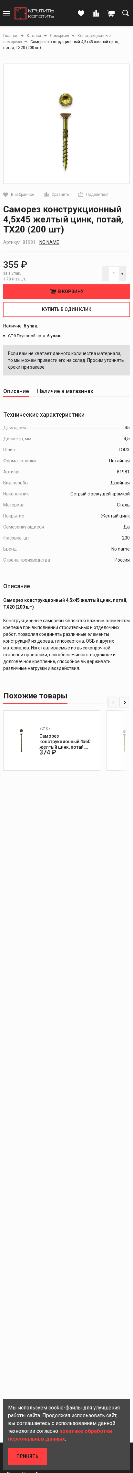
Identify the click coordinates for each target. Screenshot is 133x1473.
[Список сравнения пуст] (96, 13)
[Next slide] (125, 702)
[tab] (16, 391)
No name (49, 242)
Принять (27, 1456)
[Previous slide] (113, 702)
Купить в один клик (66, 309)
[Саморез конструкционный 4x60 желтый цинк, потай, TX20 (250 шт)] (21, 740)
